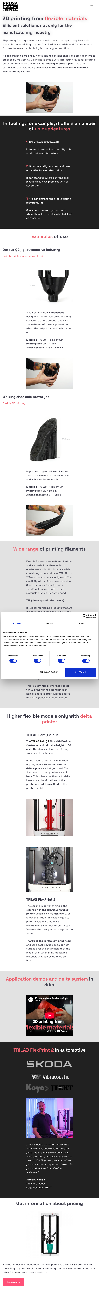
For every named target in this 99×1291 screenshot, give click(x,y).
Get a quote (13, 1281)
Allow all (80, 672)
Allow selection (49, 672)
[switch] (37, 661)
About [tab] (82, 623)
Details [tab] (49, 623)
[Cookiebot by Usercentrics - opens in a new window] (84, 616)
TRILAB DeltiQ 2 (40, 741)
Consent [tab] (17, 623)
